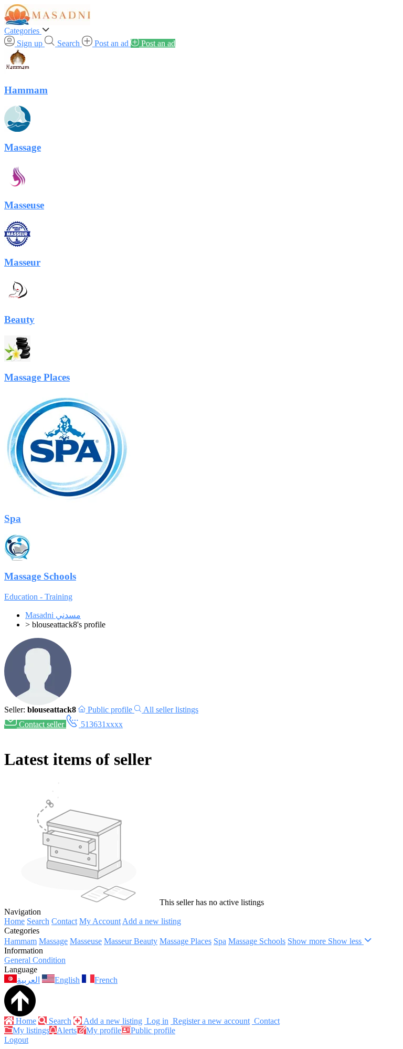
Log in (156, 1020)
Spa (220, 941)
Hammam (20, 941)
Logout (16, 1039)
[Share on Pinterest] (29, 733)
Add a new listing (151, 921)
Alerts (67, 1030)
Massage (53, 941)
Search (38, 921)
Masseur (119, 941)
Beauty (145, 941)
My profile (103, 1030)
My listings (31, 1030)
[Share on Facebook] (8, 733)
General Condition (35, 960)
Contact (64, 921)
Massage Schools (256, 941)
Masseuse (86, 941)
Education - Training (38, 596)
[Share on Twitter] (19, 733)
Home (14, 921)
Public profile (153, 1030)
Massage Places (185, 941)
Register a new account (210, 1020)
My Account (100, 921)
